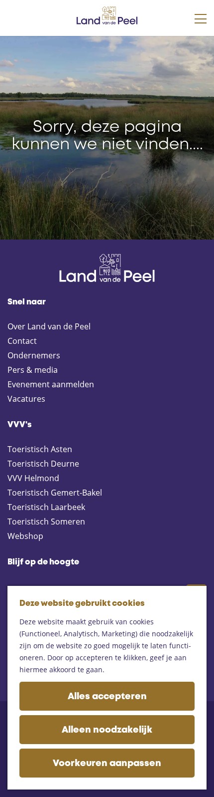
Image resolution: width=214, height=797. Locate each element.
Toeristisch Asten (39, 449)
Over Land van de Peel (49, 326)
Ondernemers (33, 355)
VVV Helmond (33, 478)
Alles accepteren (107, 697)
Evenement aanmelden (50, 384)
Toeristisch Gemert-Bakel (54, 492)
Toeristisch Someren (46, 521)
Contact (22, 340)
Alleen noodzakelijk (107, 730)
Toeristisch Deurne (43, 463)
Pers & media (32, 369)
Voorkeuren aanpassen (107, 764)
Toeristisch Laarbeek (46, 507)
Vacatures (26, 398)
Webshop (25, 536)
